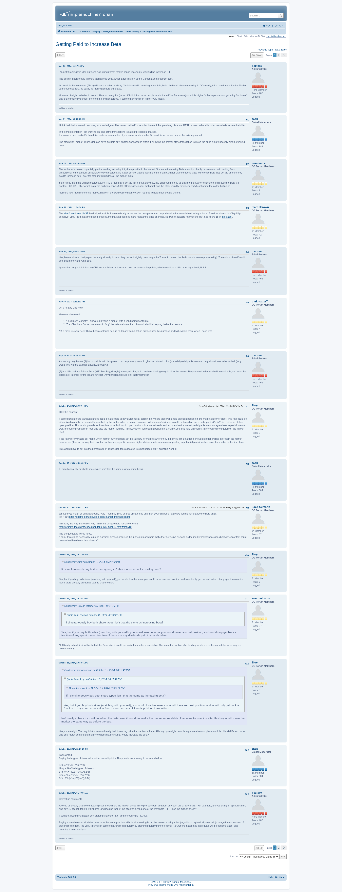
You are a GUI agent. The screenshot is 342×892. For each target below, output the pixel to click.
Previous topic (265, 49)
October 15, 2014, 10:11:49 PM (73, 555)
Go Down (257, 55)
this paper (227, 216)
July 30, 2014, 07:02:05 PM (72, 355)
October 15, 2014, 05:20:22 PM (73, 463)
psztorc (257, 65)
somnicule (259, 163)
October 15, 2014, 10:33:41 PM (73, 663)
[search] (281, 15)
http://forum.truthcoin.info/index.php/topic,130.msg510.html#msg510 (95, 527)
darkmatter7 (260, 301)
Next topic (281, 49)
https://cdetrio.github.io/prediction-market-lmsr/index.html (99, 517)
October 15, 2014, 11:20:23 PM (73, 749)
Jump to (234, 856)
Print (60, 54)
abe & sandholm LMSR (76, 213)
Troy (255, 405)
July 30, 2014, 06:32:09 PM (72, 302)
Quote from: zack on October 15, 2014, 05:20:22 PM (92, 562)
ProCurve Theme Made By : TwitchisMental (171, 884)
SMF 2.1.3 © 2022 (161, 882)
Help (271, 877)
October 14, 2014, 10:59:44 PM (73, 406)
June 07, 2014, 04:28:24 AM (72, 163)
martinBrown (260, 207)
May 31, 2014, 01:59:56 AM (72, 119)
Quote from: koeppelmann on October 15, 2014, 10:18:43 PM (97, 670)
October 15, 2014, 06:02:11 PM (73, 507)
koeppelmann (261, 506)
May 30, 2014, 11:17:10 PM (71, 66)
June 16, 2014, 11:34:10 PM (72, 207)
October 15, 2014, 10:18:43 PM (73, 599)
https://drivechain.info (276, 36)
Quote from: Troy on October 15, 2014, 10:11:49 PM (91, 606)
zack (255, 118)
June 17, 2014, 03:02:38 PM (72, 251)
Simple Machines (181, 882)
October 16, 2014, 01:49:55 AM (73, 793)
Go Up (259, 847)
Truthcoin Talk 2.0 (66, 877)
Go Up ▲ (280, 877)
